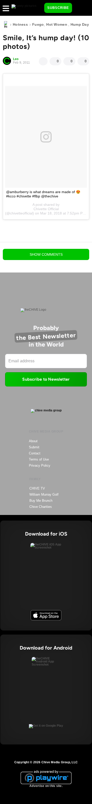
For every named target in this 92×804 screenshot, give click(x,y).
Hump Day (80, 24)
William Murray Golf (44, 494)
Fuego (38, 24)
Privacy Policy (39, 465)
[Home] (5, 24)
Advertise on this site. (46, 786)
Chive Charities (40, 507)
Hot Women (56, 24)
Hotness (20, 24)
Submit (34, 447)
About (33, 441)
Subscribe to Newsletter (46, 379)
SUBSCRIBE (58, 8)
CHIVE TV (37, 488)
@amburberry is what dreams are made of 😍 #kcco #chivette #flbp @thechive (43, 194)
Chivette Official (46, 209)
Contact (34, 453)
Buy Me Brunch (40, 501)
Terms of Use (39, 459)
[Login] (80, 8)
